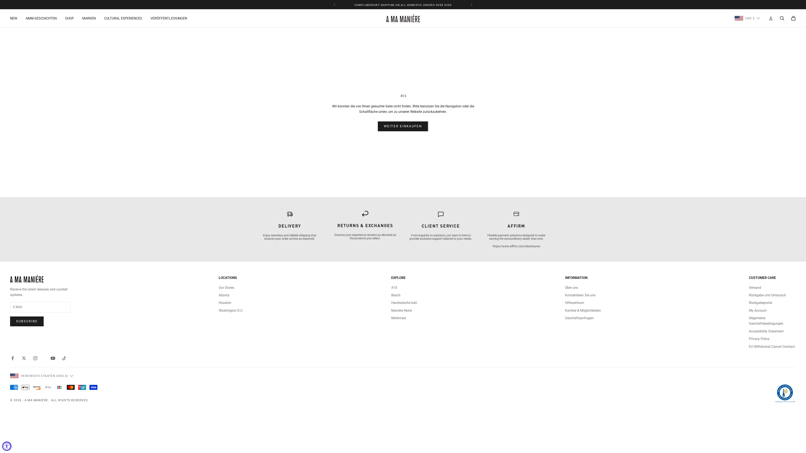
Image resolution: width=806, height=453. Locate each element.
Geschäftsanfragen (579, 318)
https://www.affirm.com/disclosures (516, 246)
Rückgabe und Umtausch (767, 295)
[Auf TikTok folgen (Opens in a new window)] (64, 358)
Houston (225, 303)
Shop (69, 18)
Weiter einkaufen (403, 126)
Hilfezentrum (574, 303)
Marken (89, 18)
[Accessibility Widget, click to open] (7, 446)
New (13, 18)
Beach (395, 295)
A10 (394, 288)
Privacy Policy (759, 339)
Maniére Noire (401, 310)
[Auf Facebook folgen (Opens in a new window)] (12, 358)
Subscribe (27, 321)
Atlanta (224, 295)
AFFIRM (516, 226)
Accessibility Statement (766, 331)
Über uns (571, 288)
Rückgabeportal (760, 303)
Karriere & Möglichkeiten (583, 310)
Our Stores (226, 288)
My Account (758, 310)
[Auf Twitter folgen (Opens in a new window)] (23, 358)
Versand (755, 288)
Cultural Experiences (123, 18)
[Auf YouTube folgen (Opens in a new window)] (52, 358)
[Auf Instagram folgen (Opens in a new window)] (35, 358)
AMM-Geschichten (41, 18)
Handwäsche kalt (404, 303)
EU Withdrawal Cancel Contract (772, 347)
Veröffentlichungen (168, 18)
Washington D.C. (231, 310)
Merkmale (398, 318)
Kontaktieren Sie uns (580, 295)
